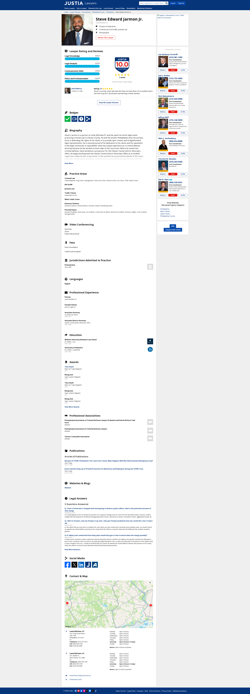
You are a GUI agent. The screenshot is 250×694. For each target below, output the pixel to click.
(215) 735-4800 (175, 78)
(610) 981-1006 (175, 57)
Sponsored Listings (173, 49)
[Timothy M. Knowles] (163, 165)
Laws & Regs (120, 8)
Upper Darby (165, 214)
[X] (93, 691)
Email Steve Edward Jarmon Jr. (80, 675)
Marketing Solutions (144, 8)
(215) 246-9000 (175, 120)
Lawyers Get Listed (172, 230)
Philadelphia (110, 12)
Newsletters (131, 8)
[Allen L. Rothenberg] (163, 145)
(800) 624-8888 (175, 141)
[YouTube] (78, 691)
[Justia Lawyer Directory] (73, 3)
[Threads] (87, 691)
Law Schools (108, 8)
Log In (173, 3)
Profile (183, 70)
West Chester (165, 211)
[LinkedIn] (76, 691)
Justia (66, 12)
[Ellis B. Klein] (163, 186)
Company (140, 691)
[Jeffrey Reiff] (163, 123)
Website (68, 488)
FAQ (172, 226)
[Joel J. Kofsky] (163, 82)
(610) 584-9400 (175, 162)
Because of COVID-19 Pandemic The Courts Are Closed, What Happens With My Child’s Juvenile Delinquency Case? (109, 461)
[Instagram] (84, 691)
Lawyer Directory (75, 12)
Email (173, 70)
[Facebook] (81, 691)
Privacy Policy (167, 691)
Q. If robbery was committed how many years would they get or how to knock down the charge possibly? (106, 535)
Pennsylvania (86, 12)
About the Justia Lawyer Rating (122, 82)
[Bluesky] (90, 691)
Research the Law (95, 8)
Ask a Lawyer (82, 8)
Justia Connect (121, 691)
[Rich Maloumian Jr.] (163, 102)
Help (146, 691)
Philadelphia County (98, 12)
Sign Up (181, 3)
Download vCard (76, 679)
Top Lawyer (69, 367)
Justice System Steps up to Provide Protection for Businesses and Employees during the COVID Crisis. (104, 469)
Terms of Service (155, 691)
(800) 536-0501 (175, 182)
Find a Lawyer (69, 8)
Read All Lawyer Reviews (109, 102)
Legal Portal (131, 691)
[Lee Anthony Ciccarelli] (163, 61)
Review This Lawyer (105, 38)
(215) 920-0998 (175, 99)
